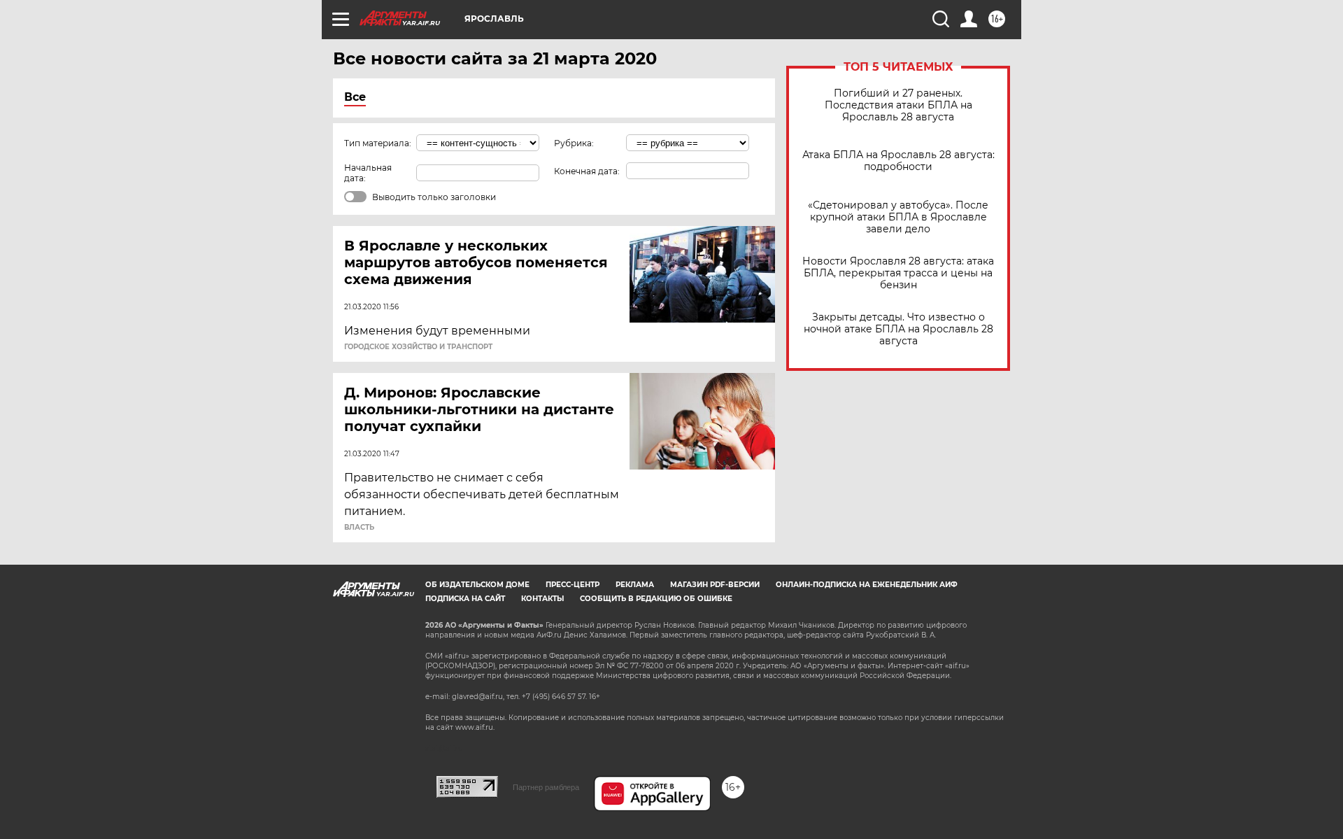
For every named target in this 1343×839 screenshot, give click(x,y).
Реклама (635, 584)
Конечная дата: (587, 171)
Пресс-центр (572, 584)
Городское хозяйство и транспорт (418, 347)
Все (355, 97)
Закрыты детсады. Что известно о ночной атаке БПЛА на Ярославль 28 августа (898, 329)
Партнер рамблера (546, 787)
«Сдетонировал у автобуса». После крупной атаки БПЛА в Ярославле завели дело (898, 217)
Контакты (542, 598)
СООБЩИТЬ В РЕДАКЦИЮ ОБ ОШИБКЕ (656, 598)
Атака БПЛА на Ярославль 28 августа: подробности (898, 161)
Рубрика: (574, 143)
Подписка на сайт (465, 598)
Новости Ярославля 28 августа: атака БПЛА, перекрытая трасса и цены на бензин (898, 273)
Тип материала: (377, 143)
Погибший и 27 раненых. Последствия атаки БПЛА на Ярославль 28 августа (898, 105)
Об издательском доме (477, 584)
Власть (359, 527)
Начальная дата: (368, 172)
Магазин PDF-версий (715, 584)
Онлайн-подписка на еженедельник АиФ (867, 584)
